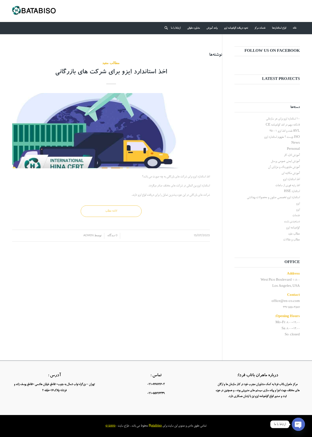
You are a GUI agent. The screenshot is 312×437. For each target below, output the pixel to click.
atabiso (156, 426)
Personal (293, 149)
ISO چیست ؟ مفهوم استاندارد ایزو (282, 137)
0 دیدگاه (112, 235)
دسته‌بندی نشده (292, 222)
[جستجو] (164, 28)
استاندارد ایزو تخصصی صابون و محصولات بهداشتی (273, 197)
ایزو (298, 203)
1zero (111, 426)
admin (88, 235)
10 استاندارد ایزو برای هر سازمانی (283, 119)
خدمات (296, 215)
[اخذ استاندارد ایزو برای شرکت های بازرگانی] (111, 130)
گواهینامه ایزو (293, 228)
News (295, 143)
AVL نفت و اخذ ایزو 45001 (285, 131)
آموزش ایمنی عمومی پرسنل (285, 161)
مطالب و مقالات (291, 240)
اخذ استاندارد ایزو (291, 179)
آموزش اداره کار (292, 155)
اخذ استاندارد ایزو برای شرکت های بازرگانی (111, 72)
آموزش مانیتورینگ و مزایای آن (284, 167)
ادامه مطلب (111, 211)
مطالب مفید (111, 63)
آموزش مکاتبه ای (291, 173)
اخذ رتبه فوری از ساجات (287, 185)
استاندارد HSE (292, 191)
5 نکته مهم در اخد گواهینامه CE (283, 125)
